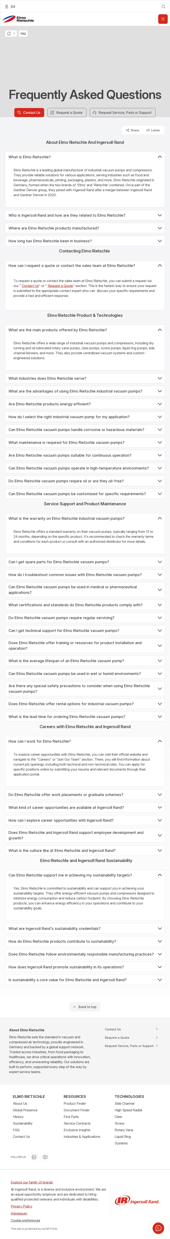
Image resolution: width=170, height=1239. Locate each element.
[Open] (163, 19)
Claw (118, 1117)
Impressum (19, 1213)
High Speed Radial (128, 1110)
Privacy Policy (21, 1206)
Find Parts (71, 1117)
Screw (119, 1123)
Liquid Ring (123, 1137)
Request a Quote (60, 286)
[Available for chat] (158, 1228)
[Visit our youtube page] (45, 1157)
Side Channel (124, 1103)
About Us (20, 1103)
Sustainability (23, 1123)
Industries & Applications (82, 1137)
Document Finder (77, 1110)
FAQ (16, 1130)
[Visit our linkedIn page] (34, 1157)
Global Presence (25, 1110)
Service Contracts (77, 1123)
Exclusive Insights (77, 1130)
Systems (121, 1143)
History (18, 1117)
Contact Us (30, 286)
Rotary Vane (124, 1130)
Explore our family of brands (32, 1182)
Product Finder (75, 1103)
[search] (163, 6)
